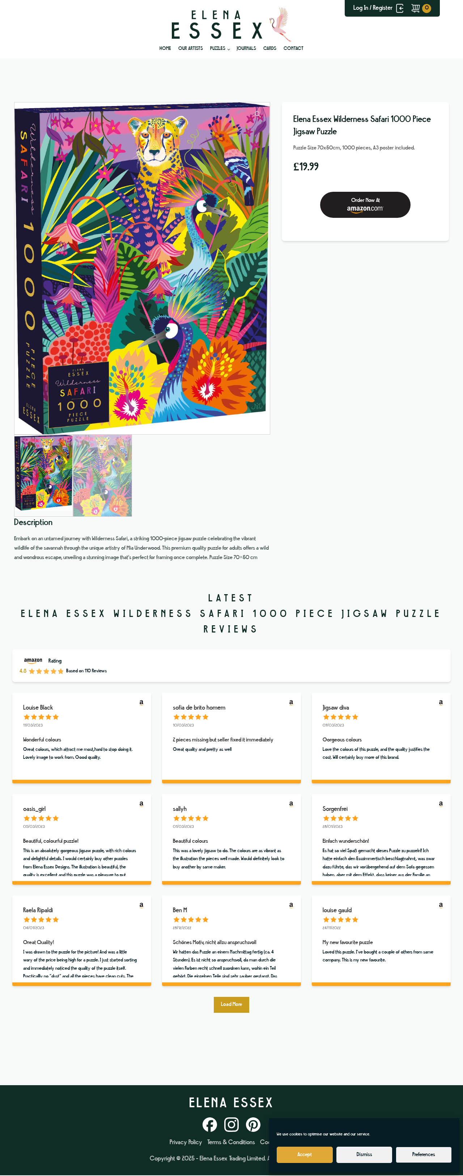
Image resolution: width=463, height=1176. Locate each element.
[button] (257, 114)
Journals (246, 48)
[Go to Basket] (421, 8)
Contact (293, 48)
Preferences (423, 1155)
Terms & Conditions (231, 1142)
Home (165, 48)
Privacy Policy (186, 1142)
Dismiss (364, 1155)
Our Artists (190, 48)
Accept (304, 1155)
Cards (269, 48)
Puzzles (217, 48)
